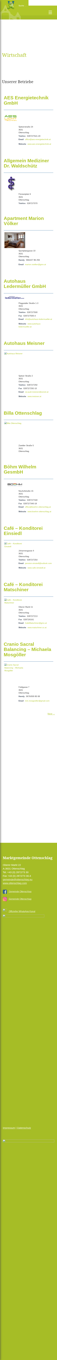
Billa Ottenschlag (23, 413)
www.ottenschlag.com (15, 883)
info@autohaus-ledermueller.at (38, 319)
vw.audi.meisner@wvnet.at (36, 392)
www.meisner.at (34, 396)
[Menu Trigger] (50, 12)
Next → (51, 714)
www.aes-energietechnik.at (39, 144)
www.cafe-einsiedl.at (36, 568)
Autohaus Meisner (24, 343)
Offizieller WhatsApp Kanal (21, 911)
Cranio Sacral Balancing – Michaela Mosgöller (27, 649)
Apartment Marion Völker (24, 221)
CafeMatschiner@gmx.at (36, 623)
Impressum (9, 1128)
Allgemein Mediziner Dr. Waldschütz (26, 163)
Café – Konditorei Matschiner (23, 587)
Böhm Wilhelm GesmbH (20, 469)
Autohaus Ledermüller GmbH (25, 283)
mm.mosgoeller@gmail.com (37, 701)
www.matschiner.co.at (37, 627)
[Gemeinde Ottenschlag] (14, 18)
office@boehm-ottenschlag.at (38, 507)
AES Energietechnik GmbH (26, 100)
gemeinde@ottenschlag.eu (17, 879)
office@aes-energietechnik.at (38, 139)
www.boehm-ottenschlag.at (39, 511)
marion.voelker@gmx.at (35, 264)
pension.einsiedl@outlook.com (38, 563)
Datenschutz (24, 1128)
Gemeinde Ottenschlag (19, 891)
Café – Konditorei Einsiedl (23, 530)
